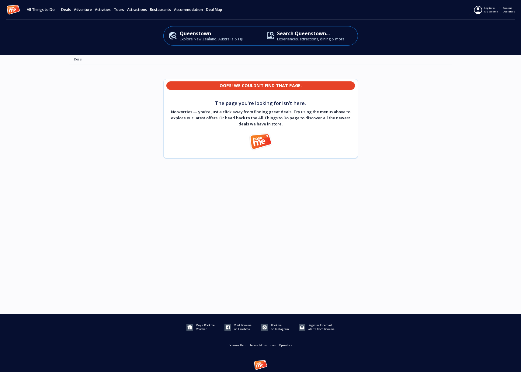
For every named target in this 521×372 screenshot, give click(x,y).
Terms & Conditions (263, 345)
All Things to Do (41, 9)
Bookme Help (237, 345)
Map (218, 9)
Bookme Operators (509, 9)
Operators (285, 345)
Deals (66, 9)
